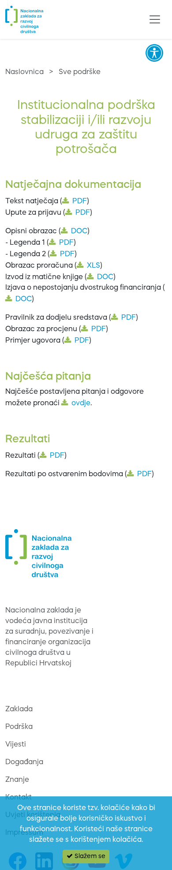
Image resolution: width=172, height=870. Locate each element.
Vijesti (15, 744)
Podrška (19, 727)
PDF (79, 201)
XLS (93, 265)
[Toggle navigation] (155, 19)
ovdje (80, 403)
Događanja (24, 762)
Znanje (17, 780)
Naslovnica (24, 72)
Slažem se (89, 856)
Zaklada (19, 709)
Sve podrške (80, 72)
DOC (79, 231)
